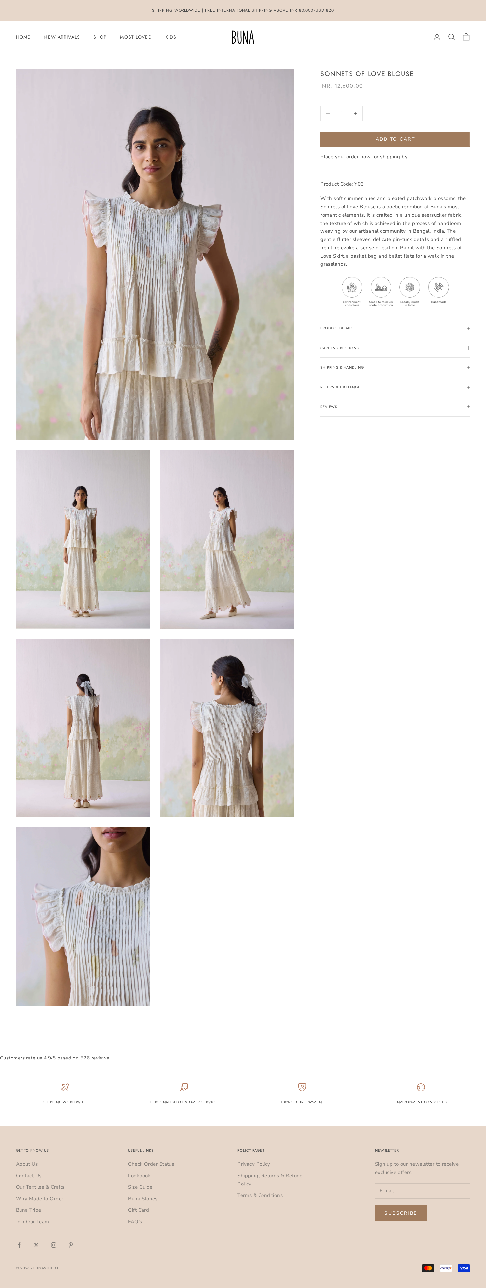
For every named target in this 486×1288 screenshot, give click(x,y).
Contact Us (29, 1175)
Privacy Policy (253, 1164)
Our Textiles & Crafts (40, 1187)
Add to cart (395, 139)
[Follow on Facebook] (19, 1245)
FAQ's (135, 1221)
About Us (27, 1164)
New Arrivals (62, 37)
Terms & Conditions (260, 1195)
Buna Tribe (28, 1210)
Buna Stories (142, 1198)
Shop (100, 37)
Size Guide (140, 1187)
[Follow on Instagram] (53, 1245)
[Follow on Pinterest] (70, 1245)
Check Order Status (151, 1164)
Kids (170, 37)
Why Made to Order (39, 1198)
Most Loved (136, 37)
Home (23, 37)
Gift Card (138, 1210)
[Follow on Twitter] (36, 1245)
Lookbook (139, 1175)
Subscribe (401, 1213)
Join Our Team (32, 1221)
